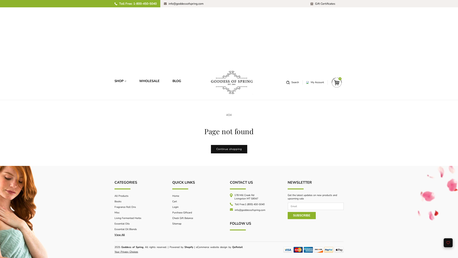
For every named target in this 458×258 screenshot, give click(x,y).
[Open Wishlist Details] (448, 242)
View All (119, 234)
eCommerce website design (212, 247)
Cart (174, 201)
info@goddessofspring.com (186, 4)
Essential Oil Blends (125, 229)
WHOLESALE (149, 81)
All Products (121, 196)
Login (175, 207)
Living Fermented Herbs (127, 218)
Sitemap (176, 223)
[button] (293, 82)
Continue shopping (229, 149)
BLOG (176, 81)
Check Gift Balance (182, 218)
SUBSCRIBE (301, 215)
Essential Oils (122, 223)
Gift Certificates (325, 4)
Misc (117, 212)
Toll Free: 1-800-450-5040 (138, 4)
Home (175, 196)
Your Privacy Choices (126, 252)
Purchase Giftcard (182, 212)
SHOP (119, 81)
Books (117, 201)
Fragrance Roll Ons (125, 207)
